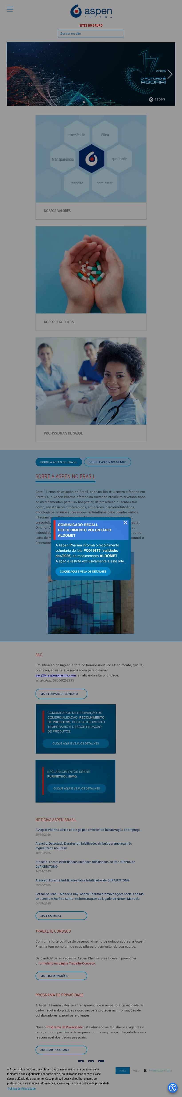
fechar (125, 522)
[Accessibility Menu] (173, 1088)
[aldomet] (91, 548)
